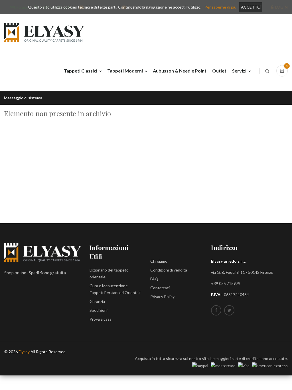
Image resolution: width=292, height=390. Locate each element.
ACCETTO (251, 7)
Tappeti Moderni (125, 70)
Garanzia (97, 301)
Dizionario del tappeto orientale (109, 273)
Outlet (219, 70)
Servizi (239, 70)
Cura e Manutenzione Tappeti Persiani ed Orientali (115, 289)
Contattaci (160, 287)
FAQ (154, 278)
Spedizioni (99, 310)
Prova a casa (100, 319)
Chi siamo (158, 261)
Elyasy (24, 351)
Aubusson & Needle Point (179, 70)
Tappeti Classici (80, 70)
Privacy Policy (162, 296)
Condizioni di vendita (168, 270)
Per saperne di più (220, 7)
